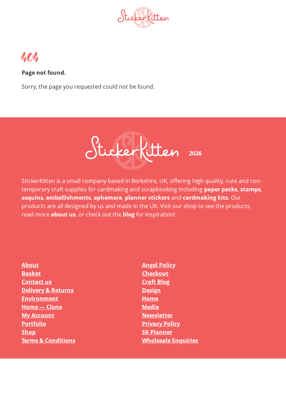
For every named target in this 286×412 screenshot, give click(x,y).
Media (150, 307)
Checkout (155, 273)
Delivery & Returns (48, 290)
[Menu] (255, 17)
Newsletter (157, 315)
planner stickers (147, 197)
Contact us (37, 282)
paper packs (221, 189)
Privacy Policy (161, 324)
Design (151, 290)
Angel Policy (158, 265)
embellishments (68, 197)
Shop (29, 332)
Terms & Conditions (48, 340)
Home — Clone (42, 307)
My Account (38, 315)
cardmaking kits (205, 197)
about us (63, 214)
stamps (250, 189)
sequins (32, 197)
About (30, 265)
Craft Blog (156, 282)
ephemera (108, 197)
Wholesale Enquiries (170, 340)
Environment (40, 298)
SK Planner (157, 332)
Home (150, 298)
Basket (31, 273)
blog (129, 214)
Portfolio (34, 324)
